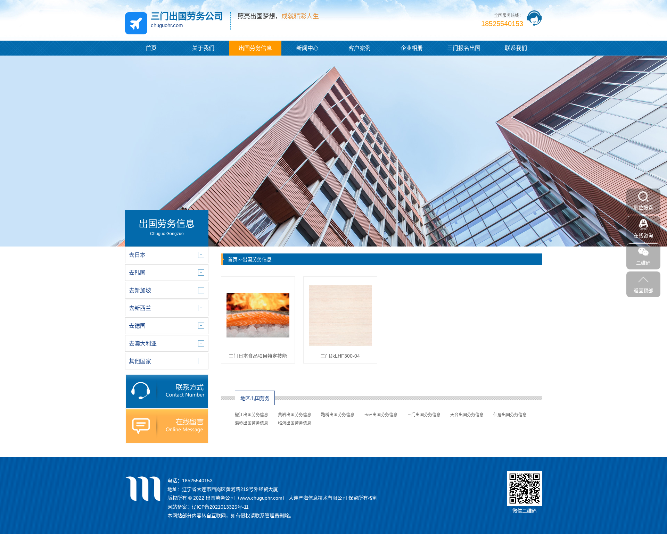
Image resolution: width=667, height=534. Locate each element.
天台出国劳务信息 (467, 414)
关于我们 (203, 48)
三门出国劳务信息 (423, 414)
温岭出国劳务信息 (251, 423)
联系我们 (516, 48)
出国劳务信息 (255, 48)
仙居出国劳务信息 (510, 414)
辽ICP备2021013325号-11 (220, 507)
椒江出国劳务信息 (251, 414)
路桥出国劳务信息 (337, 414)
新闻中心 (307, 48)
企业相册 (412, 48)
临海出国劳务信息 (294, 423)
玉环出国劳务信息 (380, 414)
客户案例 (359, 48)
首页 (151, 48)
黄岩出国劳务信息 (294, 414)
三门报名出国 (463, 48)
